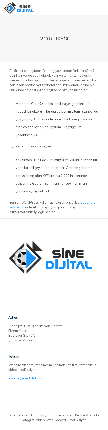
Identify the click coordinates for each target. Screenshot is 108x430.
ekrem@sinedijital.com (25, 378)
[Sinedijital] (19, 7)
